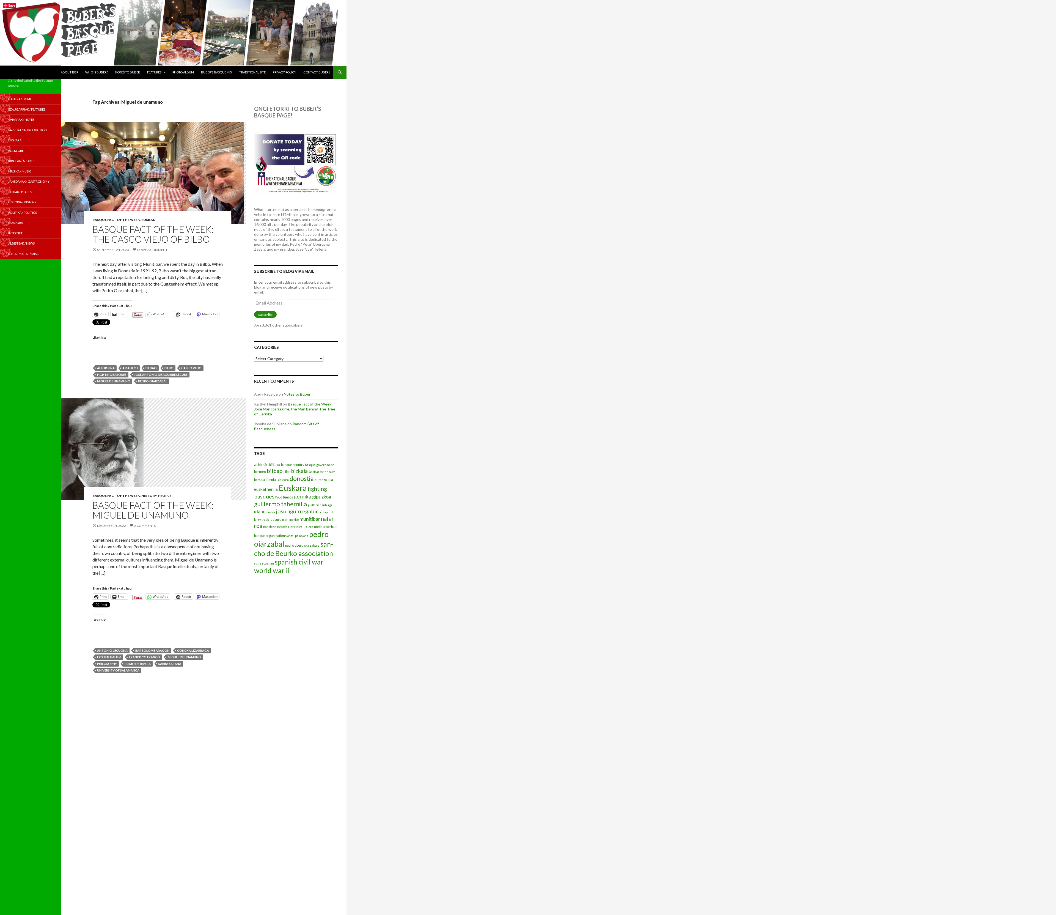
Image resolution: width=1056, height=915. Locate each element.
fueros (288, 497)
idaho (260, 511)
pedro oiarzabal (152, 381)
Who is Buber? (96, 72)
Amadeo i (130, 368)
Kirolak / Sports (21, 161)
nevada (282, 526)
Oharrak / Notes (21, 119)
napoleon (269, 526)
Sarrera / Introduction (27, 130)
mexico (294, 519)
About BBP (69, 72)
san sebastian (264, 563)
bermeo (260, 472)
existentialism (109, 657)
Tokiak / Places (20, 192)
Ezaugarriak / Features (26, 109)
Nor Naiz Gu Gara (300, 526)
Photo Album (183, 72)
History (149, 496)
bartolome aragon (152, 650)
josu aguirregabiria (299, 511)
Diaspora (283, 479)
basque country (292, 465)
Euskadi (148, 220)
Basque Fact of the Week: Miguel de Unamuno (152, 510)
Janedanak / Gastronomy (29, 181)
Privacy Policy (284, 72)
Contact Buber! (316, 72)
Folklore (16, 150)
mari (285, 519)
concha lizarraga (193, 650)
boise (314, 471)
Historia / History (22, 202)
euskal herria (266, 489)
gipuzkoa (321, 497)
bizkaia (299, 471)
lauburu (275, 519)
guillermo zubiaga (320, 505)
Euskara (293, 487)
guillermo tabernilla (280, 504)
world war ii (272, 570)
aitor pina (106, 368)
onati (290, 536)
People (164, 496)
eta (330, 479)
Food (278, 497)
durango (321, 479)
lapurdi (328, 512)
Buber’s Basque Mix (216, 72)
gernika (302, 496)
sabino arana (169, 663)
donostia (302, 478)
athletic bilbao (267, 464)
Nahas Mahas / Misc (23, 254)
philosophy (107, 663)
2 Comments (145, 526)
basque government (319, 465)
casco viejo (191, 368)
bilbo (169, 368)
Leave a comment (152, 250)
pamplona (301, 536)
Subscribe (265, 315)
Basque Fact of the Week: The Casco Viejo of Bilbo (152, 234)
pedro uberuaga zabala (302, 545)
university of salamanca (118, 670)
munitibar (309, 519)
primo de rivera (138, 663)
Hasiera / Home (20, 99)
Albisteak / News (21, 243)
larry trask (261, 519)
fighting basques (112, 374)
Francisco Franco (144, 657)
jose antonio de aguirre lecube (161, 374)
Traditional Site (252, 72)
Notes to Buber (127, 72)
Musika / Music (19, 171)
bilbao (151, 368)
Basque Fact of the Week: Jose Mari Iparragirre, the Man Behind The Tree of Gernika (294, 409)
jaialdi (270, 512)
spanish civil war (299, 562)
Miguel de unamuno (113, 381)
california (268, 479)
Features (154, 72)
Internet (15, 233)
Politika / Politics (22, 212)
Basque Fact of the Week (116, 220)
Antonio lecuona (112, 650)
